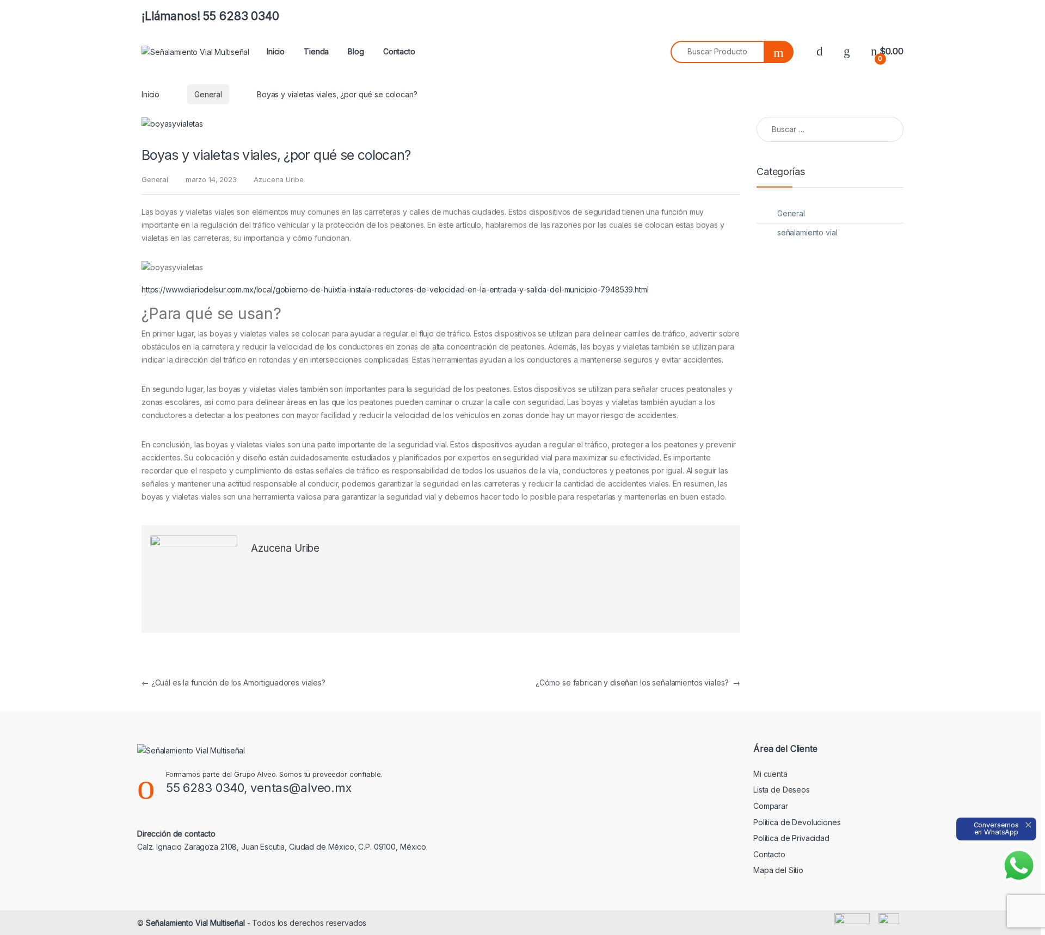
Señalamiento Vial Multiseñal (195, 922)
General (208, 94)
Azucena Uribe (278, 179)
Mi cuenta (770, 773)
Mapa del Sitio (778, 870)
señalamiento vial (807, 232)
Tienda (316, 51)
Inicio (276, 51)
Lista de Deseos (781, 789)
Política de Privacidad (791, 838)
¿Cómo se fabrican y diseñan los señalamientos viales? (638, 682)
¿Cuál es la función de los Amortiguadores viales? (233, 682)
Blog (356, 51)
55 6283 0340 (205, 788)
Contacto (399, 51)
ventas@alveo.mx (301, 788)
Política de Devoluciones (797, 822)
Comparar (770, 806)
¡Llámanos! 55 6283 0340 (210, 16)
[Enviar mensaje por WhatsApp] (1018, 865)
